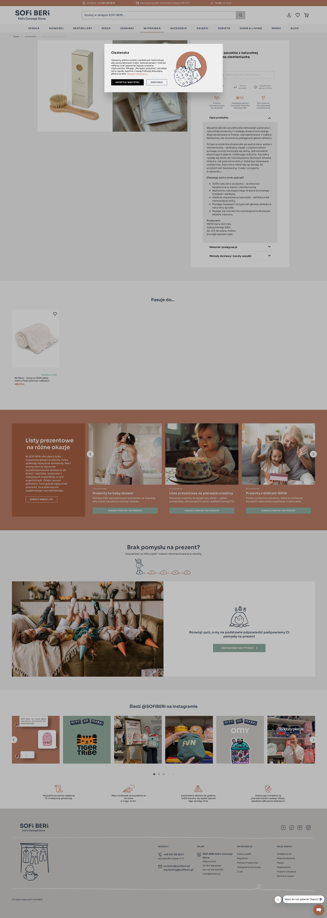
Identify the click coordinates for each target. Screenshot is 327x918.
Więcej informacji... (137, 73)
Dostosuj (157, 82)
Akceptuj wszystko (127, 82)
